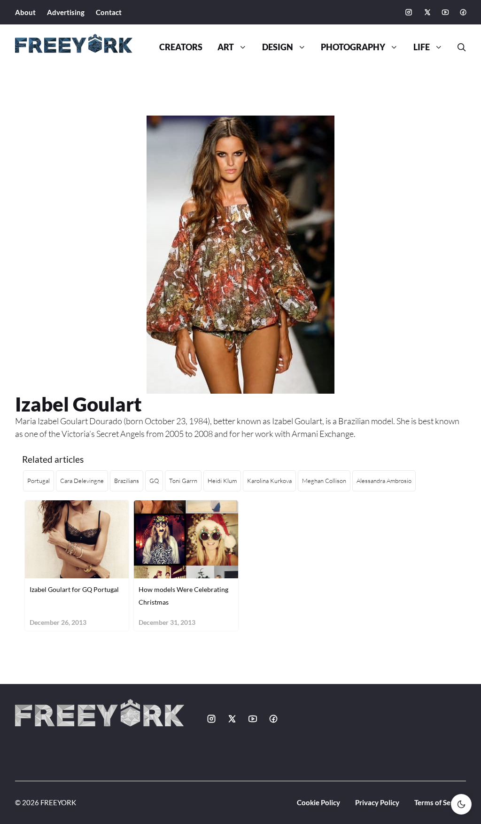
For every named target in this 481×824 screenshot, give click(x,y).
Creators (180, 47)
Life (421, 47)
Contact (109, 12)
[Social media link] (408, 12)
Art (225, 47)
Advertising (66, 12)
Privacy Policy (377, 802)
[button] (458, 47)
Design (277, 47)
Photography (353, 47)
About (25, 12)
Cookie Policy (318, 802)
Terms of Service (440, 802)
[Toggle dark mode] (461, 804)
